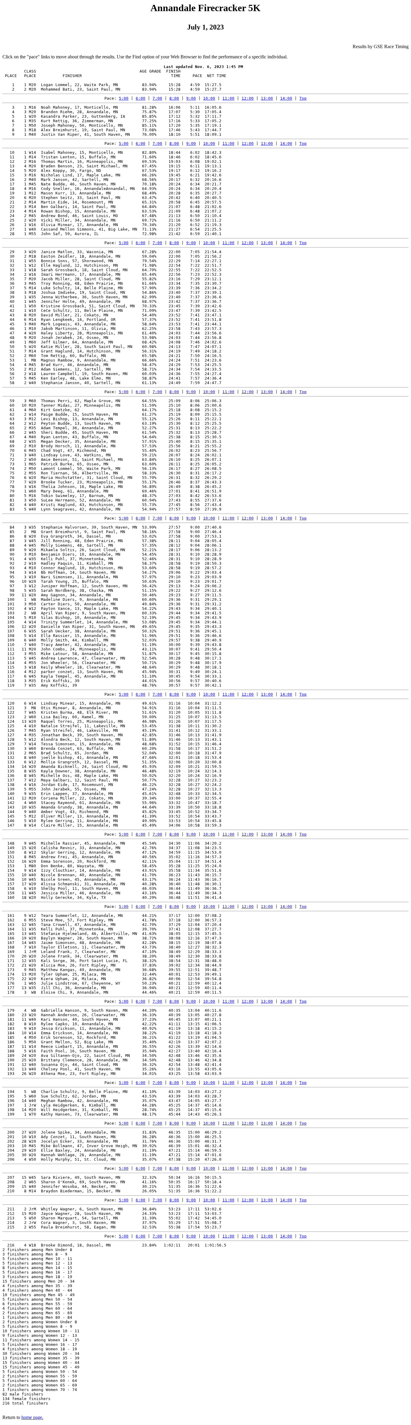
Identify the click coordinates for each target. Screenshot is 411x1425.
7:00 (157, 98)
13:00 (267, 98)
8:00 (174, 98)
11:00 (228, 98)
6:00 (140, 98)
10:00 (209, 98)
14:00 (286, 98)
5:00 (123, 98)
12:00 (248, 98)
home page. (32, 1417)
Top (303, 98)
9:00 (191, 98)
